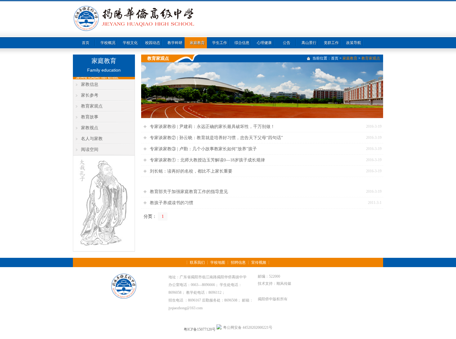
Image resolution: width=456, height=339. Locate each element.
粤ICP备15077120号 (200, 329)
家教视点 (89, 127)
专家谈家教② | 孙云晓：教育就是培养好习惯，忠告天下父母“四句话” (216, 137)
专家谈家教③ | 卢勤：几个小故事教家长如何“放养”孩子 (203, 149)
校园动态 (152, 43)
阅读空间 (89, 149)
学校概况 (108, 43)
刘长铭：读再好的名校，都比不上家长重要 (191, 171)
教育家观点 (92, 106)
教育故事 (89, 117)
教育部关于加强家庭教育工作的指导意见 (189, 191)
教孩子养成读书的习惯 (171, 202)
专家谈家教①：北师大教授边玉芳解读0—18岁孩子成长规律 (207, 160)
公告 (286, 43)
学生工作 (219, 43)
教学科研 (175, 43)
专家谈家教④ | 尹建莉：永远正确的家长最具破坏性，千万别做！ (212, 126)
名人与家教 (92, 138)
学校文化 (130, 43)
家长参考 (89, 95)
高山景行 (309, 43)
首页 (85, 43)
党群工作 (331, 43)
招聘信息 (238, 262)
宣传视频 (258, 262)
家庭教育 (197, 43)
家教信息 (89, 84)
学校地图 (217, 262)
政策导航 (353, 43)
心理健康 (264, 43)
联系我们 (197, 262)
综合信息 (242, 43)
